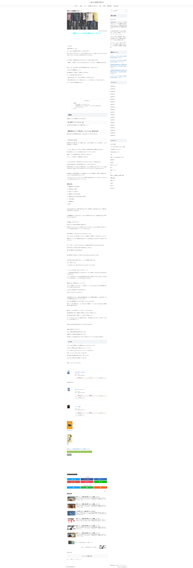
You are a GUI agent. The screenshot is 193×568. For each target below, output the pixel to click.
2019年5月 (112, 117)
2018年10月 (112, 135)
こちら (79, 362)
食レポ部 (112, 188)
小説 (111, 154)
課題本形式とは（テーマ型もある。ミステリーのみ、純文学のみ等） (88, 105)
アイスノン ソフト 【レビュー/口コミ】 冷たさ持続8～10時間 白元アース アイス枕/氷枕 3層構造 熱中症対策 (118, 45)
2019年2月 (112, 125)
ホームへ (69, 454)
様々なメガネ (113, 19)
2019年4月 (112, 119)
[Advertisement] (87, 91)
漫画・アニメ (113, 170)
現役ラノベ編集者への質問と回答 (117, 175)
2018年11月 (112, 132)
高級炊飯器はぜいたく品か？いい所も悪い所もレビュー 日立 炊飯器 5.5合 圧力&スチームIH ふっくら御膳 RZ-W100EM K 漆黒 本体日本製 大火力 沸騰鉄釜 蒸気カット (118, 25)
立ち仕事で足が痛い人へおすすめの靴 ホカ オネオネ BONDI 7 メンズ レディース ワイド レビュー (118, 33)
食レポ (111, 185)
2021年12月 (112, 91)
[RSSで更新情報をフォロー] (100, 487)
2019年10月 (112, 107)
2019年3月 (112, 122)
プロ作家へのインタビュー (115, 149)
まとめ (75, 108)
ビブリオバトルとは (79, 107)
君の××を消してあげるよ (80, 372)
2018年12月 (112, 130)
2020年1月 (112, 104)
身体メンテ (112, 180)
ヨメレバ (79, 391)
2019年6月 (112, 114)
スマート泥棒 (77, 406)
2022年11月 (112, 88)
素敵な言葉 (112, 177)
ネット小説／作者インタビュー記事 (117, 146)
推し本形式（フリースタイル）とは (82, 104)
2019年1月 (112, 127)
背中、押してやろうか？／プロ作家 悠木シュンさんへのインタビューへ (79, 451)
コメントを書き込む (87, 556)
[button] (126, 11)
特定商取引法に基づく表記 (114, 565)
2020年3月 (112, 101)
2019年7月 (112, 112)
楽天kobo (90, 395)
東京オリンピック (114, 164)
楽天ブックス (80, 377)
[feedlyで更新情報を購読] (87, 487)
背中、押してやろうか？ (80, 389)
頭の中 (111, 183)
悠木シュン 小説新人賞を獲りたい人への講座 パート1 (78, 448)
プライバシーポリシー (123, 565)
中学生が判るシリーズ (114, 152)
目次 (85, 100)
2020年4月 (112, 99)
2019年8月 (112, 109)
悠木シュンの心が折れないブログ (72, 474)
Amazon (90, 377)
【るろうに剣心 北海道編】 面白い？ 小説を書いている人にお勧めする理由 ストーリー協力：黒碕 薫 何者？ (118, 38)
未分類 (111, 162)
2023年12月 (112, 86)
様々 (111, 167)
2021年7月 (112, 94)
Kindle (101, 377)
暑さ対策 (112, 159)
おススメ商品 (113, 144)
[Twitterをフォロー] (73, 487)
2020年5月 (112, 96)
